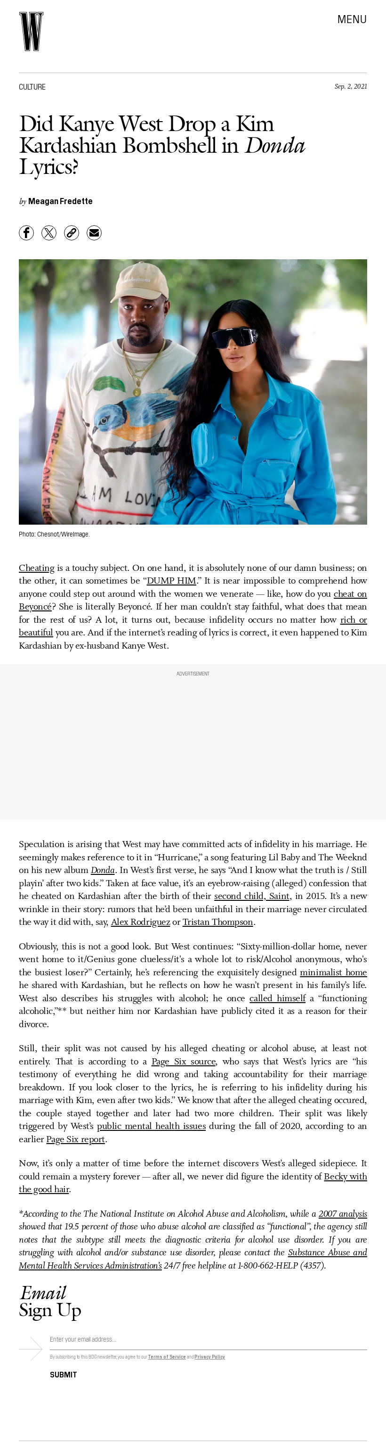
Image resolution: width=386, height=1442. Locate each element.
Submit (63, 1373)
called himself (277, 999)
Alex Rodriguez (140, 922)
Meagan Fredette (60, 200)
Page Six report (75, 1140)
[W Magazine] (31, 31)
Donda (103, 871)
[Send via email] (94, 232)
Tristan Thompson (218, 922)
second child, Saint (251, 896)
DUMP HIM (171, 581)
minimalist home (333, 973)
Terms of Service (166, 1356)
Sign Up (50, 1301)
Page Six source (184, 1062)
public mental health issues (151, 1127)
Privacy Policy (209, 1356)
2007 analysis (343, 1214)
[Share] (26, 232)
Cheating (36, 568)
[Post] (48, 232)
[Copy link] (71, 232)
